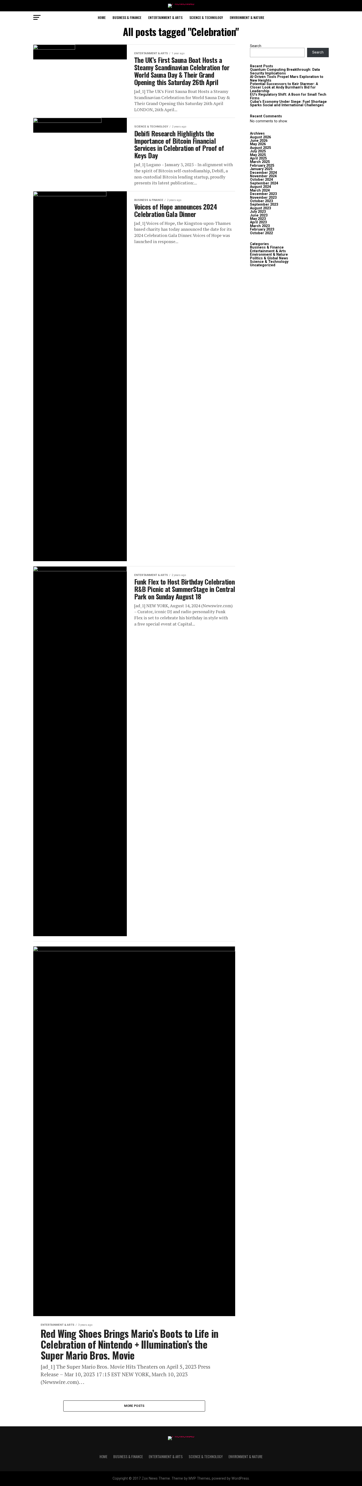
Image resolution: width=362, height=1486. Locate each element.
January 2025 (261, 169)
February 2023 (262, 229)
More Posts (134, 1406)
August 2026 (260, 137)
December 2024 (263, 173)
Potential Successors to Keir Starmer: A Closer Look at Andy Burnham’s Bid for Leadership (284, 87)
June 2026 (258, 141)
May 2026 (258, 144)
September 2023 (264, 204)
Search (255, 46)
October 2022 (261, 233)
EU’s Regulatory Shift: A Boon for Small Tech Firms (288, 96)
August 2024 (260, 187)
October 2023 (261, 201)
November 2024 (263, 176)
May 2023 (258, 219)
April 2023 (258, 222)
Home (102, 17)
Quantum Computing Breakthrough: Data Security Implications (285, 71)
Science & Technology (206, 17)
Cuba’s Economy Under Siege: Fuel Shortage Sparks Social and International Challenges (288, 103)
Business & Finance (127, 17)
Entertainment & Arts (165, 17)
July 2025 (258, 151)
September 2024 (264, 183)
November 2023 (263, 198)
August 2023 (260, 208)
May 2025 (258, 155)
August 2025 (260, 148)
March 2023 (260, 226)
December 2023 (263, 194)
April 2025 (258, 158)
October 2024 (261, 180)
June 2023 (258, 215)
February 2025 (262, 165)
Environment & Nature (247, 17)
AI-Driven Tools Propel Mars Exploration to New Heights (286, 78)
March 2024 (260, 190)
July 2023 (258, 212)
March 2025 (260, 162)
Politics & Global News (269, 258)
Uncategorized (262, 265)
